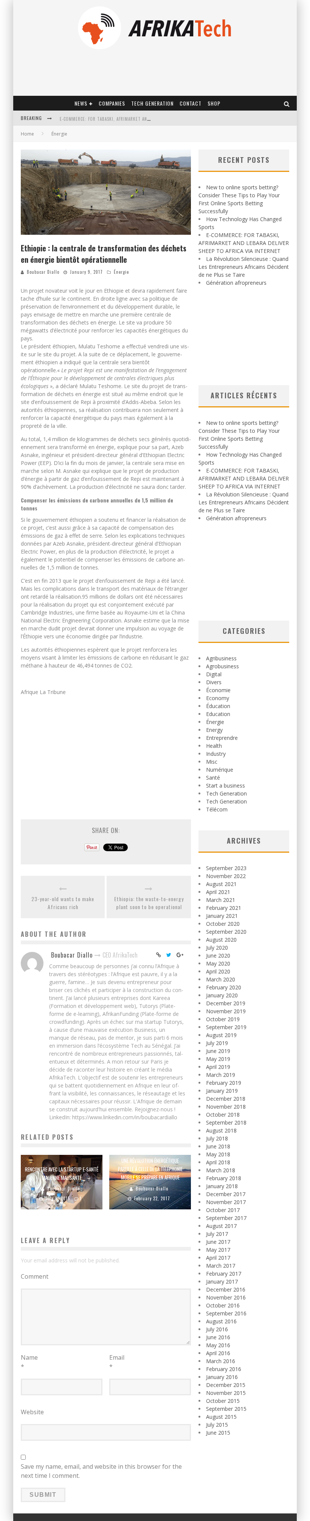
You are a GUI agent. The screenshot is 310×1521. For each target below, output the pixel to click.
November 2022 (226, 876)
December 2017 (225, 1194)
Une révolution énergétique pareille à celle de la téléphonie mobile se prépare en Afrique (150, 1169)
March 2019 (220, 1074)
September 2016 (226, 1313)
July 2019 (217, 1043)
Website (32, 1412)
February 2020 (223, 987)
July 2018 (217, 1138)
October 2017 (223, 1210)
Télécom (217, 809)
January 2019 (222, 1090)
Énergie (121, 272)
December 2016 (225, 1289)
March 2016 (220, 1361)
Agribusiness (221, 658)
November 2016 (226, 1297)
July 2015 (217, 1424)
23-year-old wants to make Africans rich (62, 903)
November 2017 (226, 1202)
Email (116, 1362)
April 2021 (218, 891)
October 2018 (223, 1114)
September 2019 (226, 1027)
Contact (191, 103)
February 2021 (223, 907)
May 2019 (218, 1058)
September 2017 (226, 1217)
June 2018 (218, 1146)
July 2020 (217, 947)
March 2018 (220, 1170)
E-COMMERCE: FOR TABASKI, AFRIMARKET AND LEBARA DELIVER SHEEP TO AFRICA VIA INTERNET (243, 242)
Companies (112, 103)
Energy (214, 729)
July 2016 (217, 1329)
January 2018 (222, 1186)
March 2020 (220, 979)
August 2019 (221, 1035)
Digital (214, 674)
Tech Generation (152, 103)
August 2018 (221, 1130)
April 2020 (218, 971)
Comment (34, 1276)
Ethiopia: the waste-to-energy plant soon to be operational (149, 903)
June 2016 (218, 1337)
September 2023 (226, 868)
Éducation (218, 706)
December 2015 (225, 1384)
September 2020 (226, 931)
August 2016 (221, 1321)
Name (29, 1362)
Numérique (219, 769)
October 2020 (223, 923)
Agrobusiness (222, 666)
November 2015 (226, 1392)
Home (27, 134)
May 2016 (218, 1345)
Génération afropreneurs (236, 282)
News (80, 103)
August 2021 (221, 884)
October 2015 (223, 1400)
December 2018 (225, 1098)
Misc (211, 761)
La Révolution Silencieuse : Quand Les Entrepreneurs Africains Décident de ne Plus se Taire (243, 266)
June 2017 (218, 1241)
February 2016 (223, 1369)
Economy (217, 698)
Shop (214, 103)
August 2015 (221, 1416)
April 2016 (218, 1353)
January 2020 (222, 995)
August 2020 (221, 939)
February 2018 (223, 1178)
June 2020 (218, 955)
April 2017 (218, 1257)
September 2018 (226, 1122)
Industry (216, 753)
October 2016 (223, 1305)
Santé (213, 777)
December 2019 (225, 1003)
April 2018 (218, 1162)
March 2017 (220, 1265)
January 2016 (222, 1377)
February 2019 (223, 1082)
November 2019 (226, 1011)
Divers (214, 682)
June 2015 (218, 1432)
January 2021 (222, 915)
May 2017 (218, 1249)
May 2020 (218, 963)
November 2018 (226, 1106)
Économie (218, 690)
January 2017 (222, 1281)
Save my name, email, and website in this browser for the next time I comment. (101, 1471)
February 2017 (223, 1273)
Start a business (225, 785)
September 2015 (226, 1408)
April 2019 (218, 1066)
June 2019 (218, 1051)
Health (214, 745)
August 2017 (221, 1225)
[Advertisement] (106, 752)
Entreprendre (222, 737)
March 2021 (220, 899)
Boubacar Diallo (43, 272)
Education (218, 714)
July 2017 (217, 1233)
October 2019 (223, 1019)
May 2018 (218, 1154)
